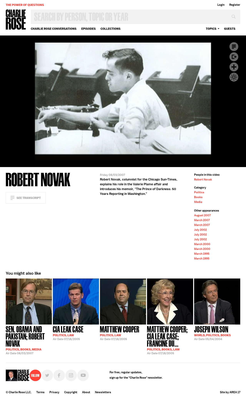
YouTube (83, 375)
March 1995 (201, 254)
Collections (111, 28)
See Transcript (29, 198)
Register (234, 5)
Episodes (88, 28)
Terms (40, 392)
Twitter (47, 375)
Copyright (70, 392)
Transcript (233, 46)
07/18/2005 (68, 333)
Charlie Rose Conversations (53, 28)
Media (198, 202)
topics (211, 28)
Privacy (54, 392)
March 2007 (202, 220)
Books (198, 197)
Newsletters (103, 392)
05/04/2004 (212, 333)
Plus (233, 67)
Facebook (59, 375)
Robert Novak (203, 179)
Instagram (71, 375)
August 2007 (202, 215)
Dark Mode (233, 77)
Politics (199, 192)
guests (229, 28)
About (86, 392)
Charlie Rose (16, 19)
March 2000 (202, 244)
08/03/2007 (25, 340)
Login (220, 5)
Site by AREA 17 (230, 392)
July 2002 (200, 230)
